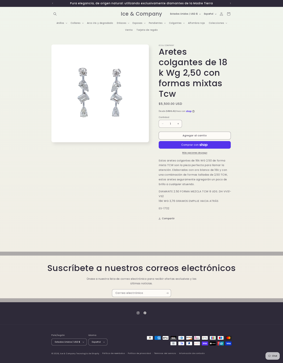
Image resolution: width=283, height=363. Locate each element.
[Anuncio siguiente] (230, 3)
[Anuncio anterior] (52, 3)
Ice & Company (68, 353)
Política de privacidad (139, 353)
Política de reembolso (113, 353)
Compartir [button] (168, 218)
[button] (55, 14)
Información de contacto (192, 353)
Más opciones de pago (194, 152)
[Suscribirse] (167, 293)
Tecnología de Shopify (87, 353)
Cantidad (164, 117)
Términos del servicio (165, 353)
